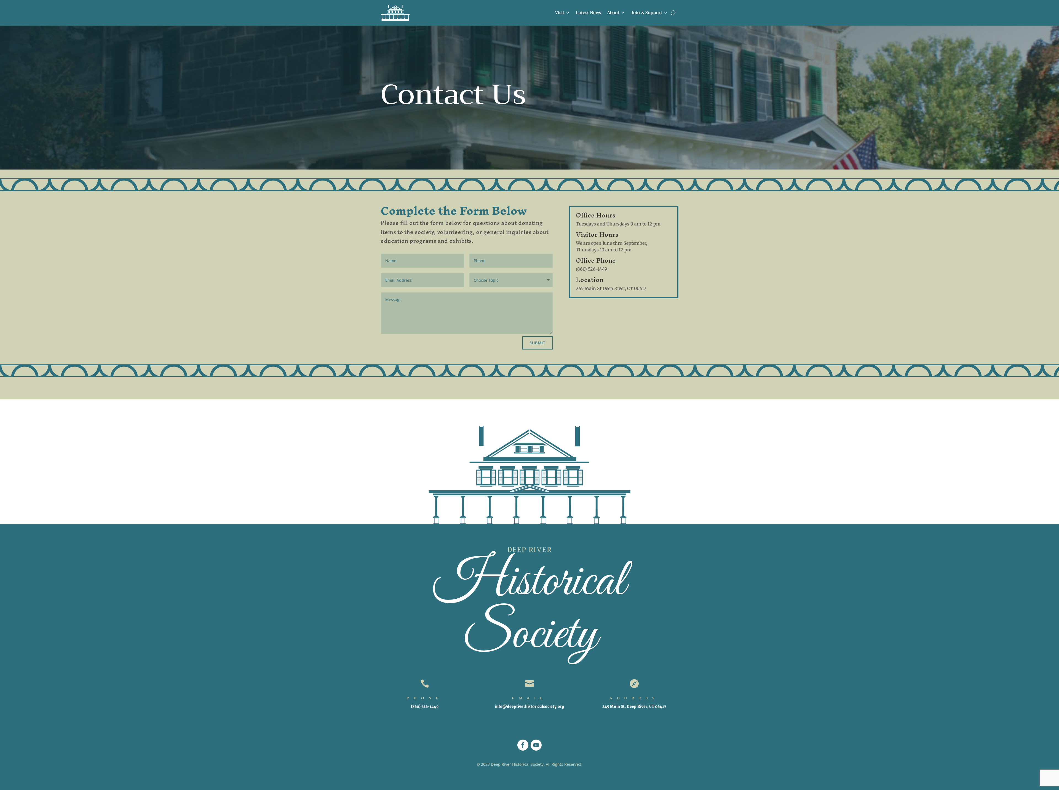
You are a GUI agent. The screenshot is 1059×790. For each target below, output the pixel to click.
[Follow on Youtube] (536, 745)
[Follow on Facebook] (522, 745)
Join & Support (646, 12)
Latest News (588, 12)
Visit (559, 12)
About (613, 12)
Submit (537, 342)
